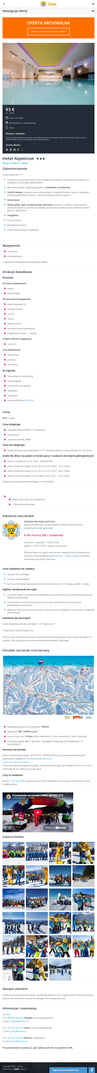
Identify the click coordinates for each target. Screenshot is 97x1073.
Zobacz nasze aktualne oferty (48, 31)
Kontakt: (7, 1014)
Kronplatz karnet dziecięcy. (39, 758)
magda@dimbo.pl (19, 1021)
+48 (15, 1017)
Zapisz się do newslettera (65, 1070)
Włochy (6, 163)
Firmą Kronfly (18, 780)
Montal (24, 163)
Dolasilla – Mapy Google (66, 555)
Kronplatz (15, 163)
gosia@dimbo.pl (18, 1031)
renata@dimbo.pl (19, 1041)
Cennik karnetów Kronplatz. (16, 762)
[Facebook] (92, 1070)
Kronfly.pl (29, 400)
